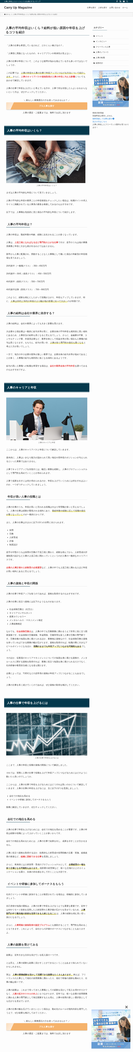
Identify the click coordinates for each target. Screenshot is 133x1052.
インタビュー (101, 41)
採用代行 (99, 63)
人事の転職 (100, 58)
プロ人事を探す (47, 106)
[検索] (127, 1)
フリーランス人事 (103, 47)
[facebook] (117, 1)
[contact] (123, 1)
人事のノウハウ (102, 52)
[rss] (120, 1)
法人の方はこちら (99, 122)
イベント (99, 36)
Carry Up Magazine (18, 7)
